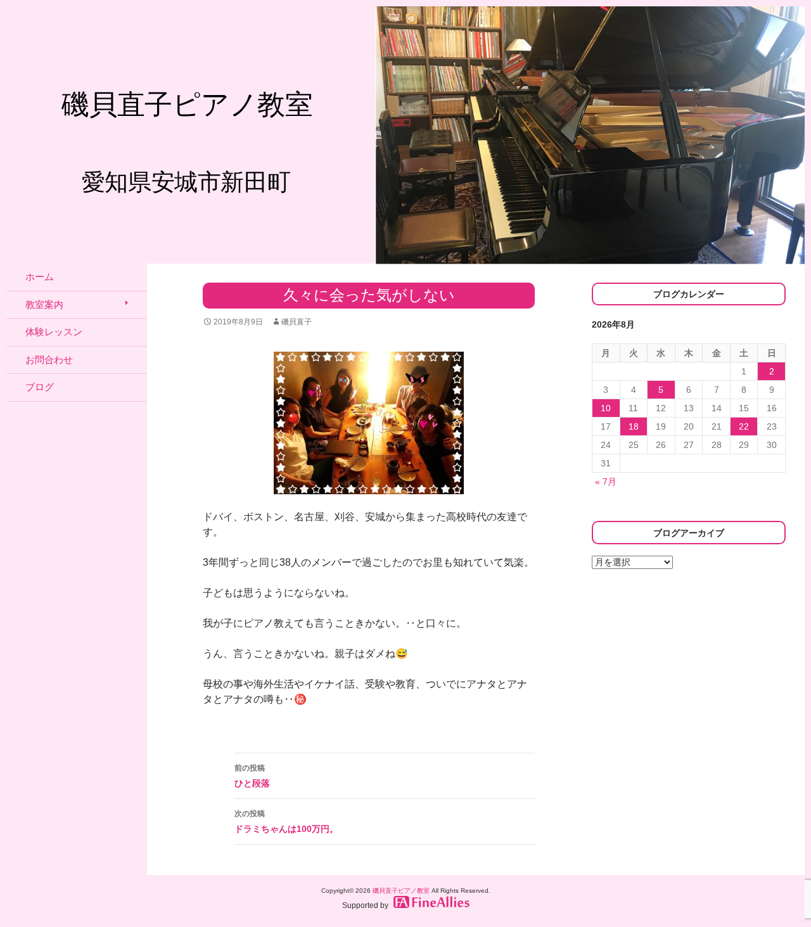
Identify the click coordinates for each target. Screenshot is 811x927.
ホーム (39, 276)
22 (744, 426)
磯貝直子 (296, 321)
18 (634, 426)
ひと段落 (252, 776)
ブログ (39, 386)
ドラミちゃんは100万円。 (286, 821)
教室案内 (44, 304)
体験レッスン (53, 331)
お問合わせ (49, 359)
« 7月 (605, 481)
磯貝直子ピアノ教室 (401, 890)
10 (606, 408)
